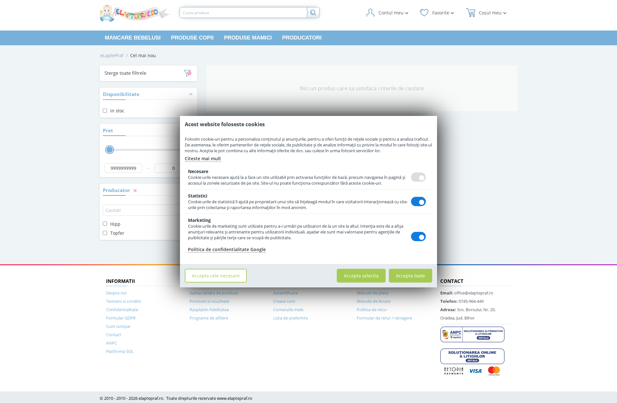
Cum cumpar (118, 326)
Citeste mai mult (203, 158)
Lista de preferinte (290, 318)
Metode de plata (372, 293)
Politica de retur (372, 309)
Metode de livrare (373, 301)
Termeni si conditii (123, 301)
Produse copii (192, 38)
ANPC (111, 343)
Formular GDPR (121, 318)
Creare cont (284, 301)
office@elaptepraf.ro (466, 293)
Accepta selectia (361, 276)
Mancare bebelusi (133, 38)
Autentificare (285, 293)
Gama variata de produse (214, 293)
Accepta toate (410, 276)
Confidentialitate (122, 309)
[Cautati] (313, 12)
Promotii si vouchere (209, 301)
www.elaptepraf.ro (234, 398)
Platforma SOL (120, 351)
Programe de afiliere (209, 318)
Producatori (302, 38)
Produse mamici (248, 38)
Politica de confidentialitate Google (227, 249)
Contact (113, 334)
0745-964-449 (462, 301)
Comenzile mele (288, 309)
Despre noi (116, 293)
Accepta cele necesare (216, 276)
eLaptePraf (111, 55)
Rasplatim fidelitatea (209, 309)
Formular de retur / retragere (384, 318)
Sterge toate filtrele (125, 73)
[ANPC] (472, 334)
